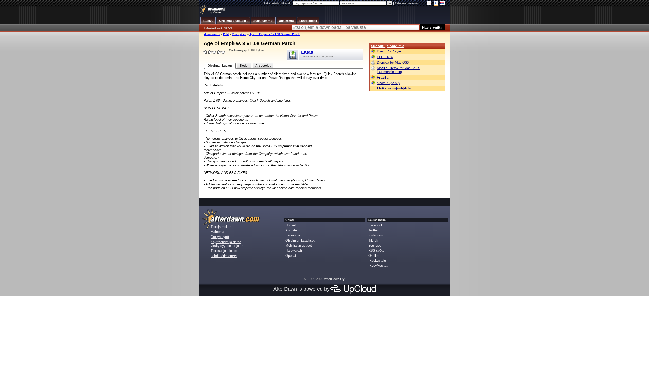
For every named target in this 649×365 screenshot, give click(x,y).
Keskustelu (377, 260)
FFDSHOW (385, 57)
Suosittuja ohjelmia (387, 46)
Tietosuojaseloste (224, 251)
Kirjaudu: (287, 3)
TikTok (373, 240)
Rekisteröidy (271, 3)
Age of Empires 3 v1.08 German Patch (274, 34)
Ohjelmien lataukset (300, 240)
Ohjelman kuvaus (220, 65)
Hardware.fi (293, 250)
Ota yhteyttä (220, 237)
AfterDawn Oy (334, 279)
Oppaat (290, 256)
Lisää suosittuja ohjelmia (394, 88)
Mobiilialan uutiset (298, 245)
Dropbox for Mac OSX (393, 62)
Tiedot (244, 65)
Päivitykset (239, 34)
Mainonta (217, 232)
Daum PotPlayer (389, 51)
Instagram (375, 235)
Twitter (373, 230)
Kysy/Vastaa (378, 265)
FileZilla (382, 77)
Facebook (375, 225)
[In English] (429, 3)
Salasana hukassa (406, 3)
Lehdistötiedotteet (224, 256)
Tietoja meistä (221, 227)
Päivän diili (293, 235)
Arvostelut (263, 65)
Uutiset (290, 225)
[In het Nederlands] (442, 3)
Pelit (226, 34)
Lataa (317, 54)
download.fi (212, 34)
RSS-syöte (376, 250)
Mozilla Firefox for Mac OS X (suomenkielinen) (398, 70)
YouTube (374, 245)
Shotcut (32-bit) (388, 83)
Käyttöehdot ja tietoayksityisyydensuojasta (227, 244)
